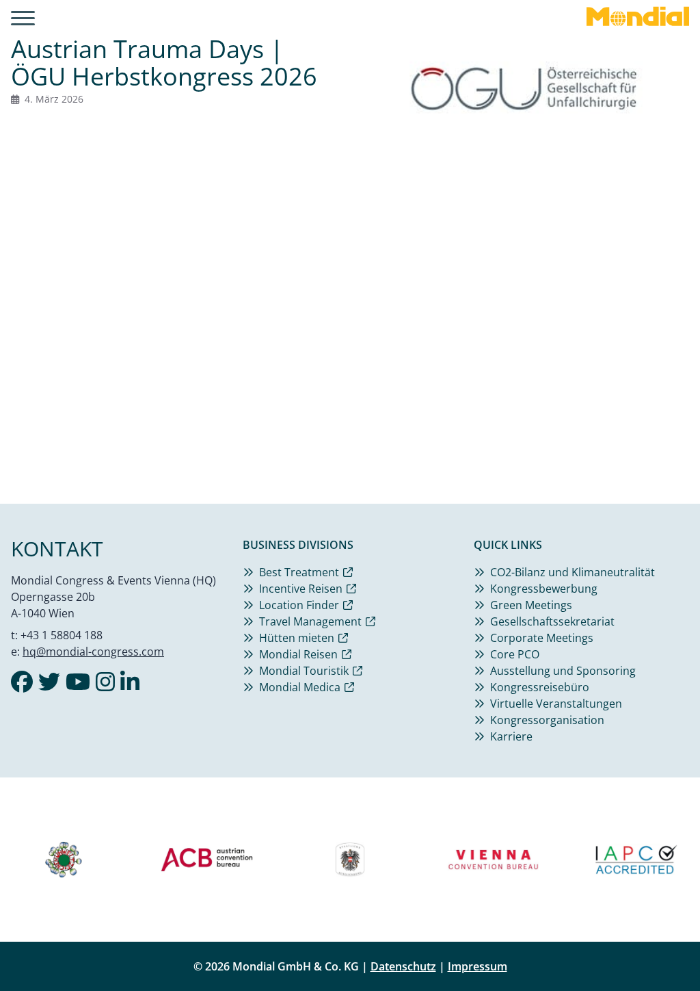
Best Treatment (299, 572)
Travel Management (310, 621)
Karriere (511, 736)
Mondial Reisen (298, 654)
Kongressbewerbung (543, 588)
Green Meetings (531, 605)
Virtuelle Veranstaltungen (556, 703)
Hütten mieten (296, 637)
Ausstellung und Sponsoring (563, 670)
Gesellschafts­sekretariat (552, 621)
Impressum (477, 966)
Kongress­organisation (547, 720)
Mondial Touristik (304, 670)
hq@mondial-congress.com (93, 651)
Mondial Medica (299, 687)
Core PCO (514, 654)
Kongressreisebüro (539, 687)
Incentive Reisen (300, 588)
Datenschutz (403, 966)
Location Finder (299, 605)
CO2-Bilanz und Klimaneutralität (572, 572)
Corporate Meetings (541, 637)
